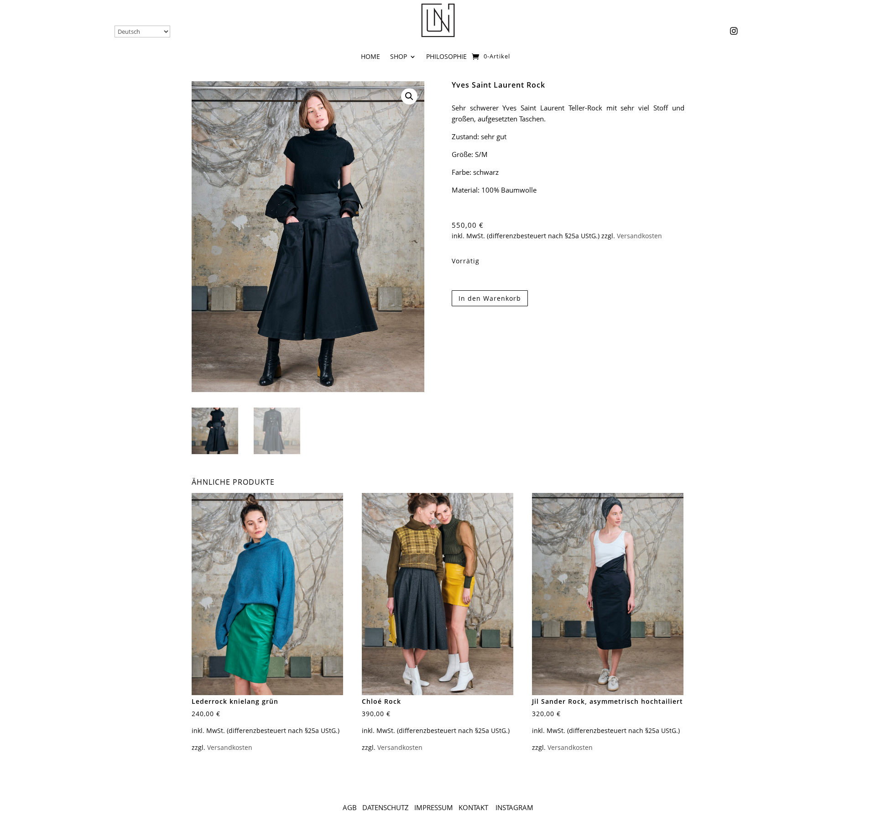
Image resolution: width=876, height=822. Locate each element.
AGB (350, 807)
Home (370, 57)
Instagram (514, 807)
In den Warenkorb (490, 298)
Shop (398, 57)
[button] (409, 96)
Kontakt (474, 807)
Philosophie (446, 57)
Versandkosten (639, 236)
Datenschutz (385, 807)
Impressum (433, 807)
